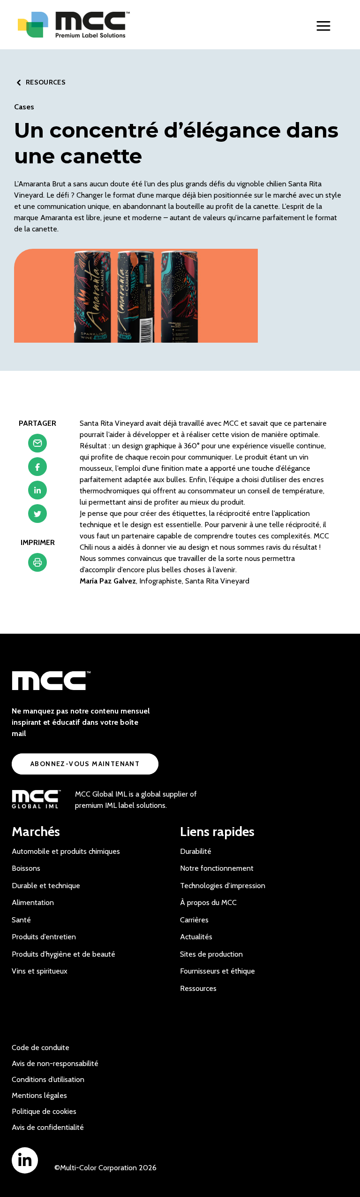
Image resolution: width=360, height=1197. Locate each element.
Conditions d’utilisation (48, 1079)
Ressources (198, 988)
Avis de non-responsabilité (55, 1063)
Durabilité (195, 851)
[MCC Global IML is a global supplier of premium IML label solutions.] (36, 800)
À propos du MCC (208, 902)
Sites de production (211, 954)
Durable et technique (46, 885)
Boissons (26, 868)
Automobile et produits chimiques (66, 851)
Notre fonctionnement (217, 868)
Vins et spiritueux (40, 971)
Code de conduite (40, 1047)
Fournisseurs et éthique (217, 971)
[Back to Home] (93, 25)
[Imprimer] (37, 564)
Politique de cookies (44, 1111)
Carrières (194, 919)
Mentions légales (39, 1095)
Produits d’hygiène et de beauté (63, 954)
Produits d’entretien (44, 936)
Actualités (196, 936)
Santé (21, 919)
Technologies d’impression (222, 885)
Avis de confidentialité (48, 1127)
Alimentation (33, 902)
